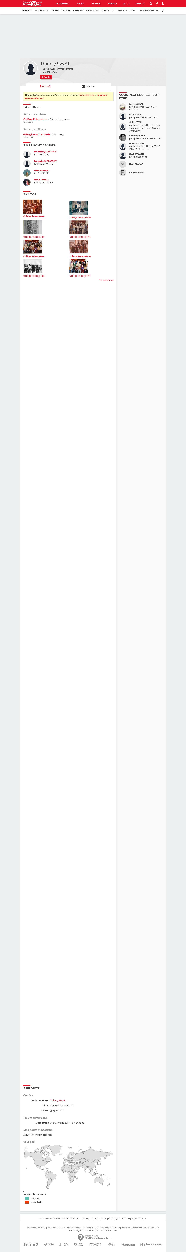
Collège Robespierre (35, 119)
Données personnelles (121, 1228)
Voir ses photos (106, 280)
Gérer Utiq (155, 1228)
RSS (97, 1228)
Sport (80, 3)
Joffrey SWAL (136, 104)
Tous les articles (88, 1228)
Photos (90, 86)
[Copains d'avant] (95, 1244)
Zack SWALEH (136, 154)
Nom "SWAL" (136, 164)
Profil (48, 86)
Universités (92, 11)
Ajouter (47, 77)
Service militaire (126, 11)
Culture (95, 3)
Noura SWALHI (136, 143)
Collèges (65, 11)
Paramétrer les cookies (140, 1228)
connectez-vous (86, 95)
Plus (139, 3)
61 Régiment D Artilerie (36, 134)
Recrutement (106, 1228)
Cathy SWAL (135, 122)
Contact (78, 1228)
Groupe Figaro (89, 1230)
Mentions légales (75, 1230)
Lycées (55, 11)
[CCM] (48, 1244)
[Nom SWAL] (122, 164)
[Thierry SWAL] (30, 68)
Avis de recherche (149, 11)
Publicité (69, 1228)
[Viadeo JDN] (111, 1244)
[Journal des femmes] (31, 1244)
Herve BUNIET (41, 180)
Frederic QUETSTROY (45, 152)
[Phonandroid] (151, 1244)
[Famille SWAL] (122, 172)
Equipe (47, 1228)
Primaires (78, 11)
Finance (112, 3)
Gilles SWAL (135, 114)
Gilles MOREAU (41, 170)
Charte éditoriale (58, 1228)
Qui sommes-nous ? (35, 1228)
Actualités (62, 3)
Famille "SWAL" (137, 172)
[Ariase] (128, 1244)
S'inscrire (26, 11)
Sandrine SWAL (137, 136)
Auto (126, 3)
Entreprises (107, 11)
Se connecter (42, 11)
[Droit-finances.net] (79, 1244)
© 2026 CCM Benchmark (107, 1230)
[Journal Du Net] (64, 1244)
